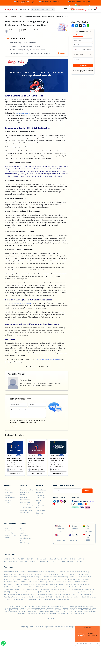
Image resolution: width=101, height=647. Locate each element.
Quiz (37, 515)
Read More (15, 474)
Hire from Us (9, 533)
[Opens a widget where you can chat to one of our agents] (87, 635)
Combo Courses (41, 490)
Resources (13, 16)
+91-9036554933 (88, 530)
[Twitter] (64, 501)
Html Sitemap (24, 543)
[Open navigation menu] (65, 9)
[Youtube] (53, 504)
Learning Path (40, 510)
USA (59, 526)
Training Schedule (26, 507)
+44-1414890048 (60, 539)
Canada (74, 526)
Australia (75, 535)
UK (59, 535)
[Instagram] (61, 501)
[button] (24, 9)
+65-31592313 (88, 539)
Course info (40, 505)
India (87, 526)
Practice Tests (40, 498)
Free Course (40, 495)
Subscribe (87, 491)
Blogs (38, 503)
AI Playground (24, 513)
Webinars (39, 500)
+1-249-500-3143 (74, 530)
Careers (7, 495)
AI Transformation (26, 510)
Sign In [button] (90, 9)
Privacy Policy (14, 422)
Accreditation (9, 492)
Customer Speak (10, 498)
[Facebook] (57, 501)
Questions (39, 513)
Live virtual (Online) (26, 490)
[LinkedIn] (54, 501)
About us (7, 490)
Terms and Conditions (28, 422)
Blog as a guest (25, 502)
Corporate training (26, 505)
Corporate (87, 35)
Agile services (24, 497)
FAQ (21, 528)
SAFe (21, 16)
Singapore (89, 535)
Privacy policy (24, 535)
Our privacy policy (26, 627)
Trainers (39, 508)
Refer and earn (25, 500)
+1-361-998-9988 (60, 530)
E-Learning (39, 492)
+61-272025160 (74, 539)
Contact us (8, 500)
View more (61, 53)
